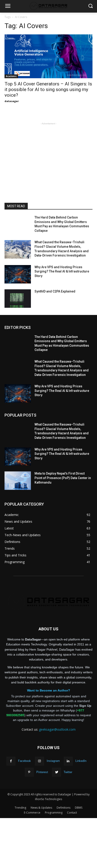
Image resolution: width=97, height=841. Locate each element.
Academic (11, 76)
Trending (20, 808)
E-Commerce (32, 812)
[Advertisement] (48, 154)
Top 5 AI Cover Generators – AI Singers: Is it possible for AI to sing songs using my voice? (48, 89)
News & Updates (41, 808)
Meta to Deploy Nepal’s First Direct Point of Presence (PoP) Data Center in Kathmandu (63, 478)
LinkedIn (80, 761)
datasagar (12, 101)
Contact (72, 812)
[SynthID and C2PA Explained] (18, 298)
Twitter (68, 772)
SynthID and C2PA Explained (55, 291)
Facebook (24, 761)
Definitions (63, 808)
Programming (53, 812)
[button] (90, 6)
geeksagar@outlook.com (57, 729)
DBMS (78, 808)
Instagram (53, 761)
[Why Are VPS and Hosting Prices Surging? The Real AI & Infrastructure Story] (18, 274)
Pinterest (42, 772)
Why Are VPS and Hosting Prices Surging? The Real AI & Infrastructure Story (62, 271)
